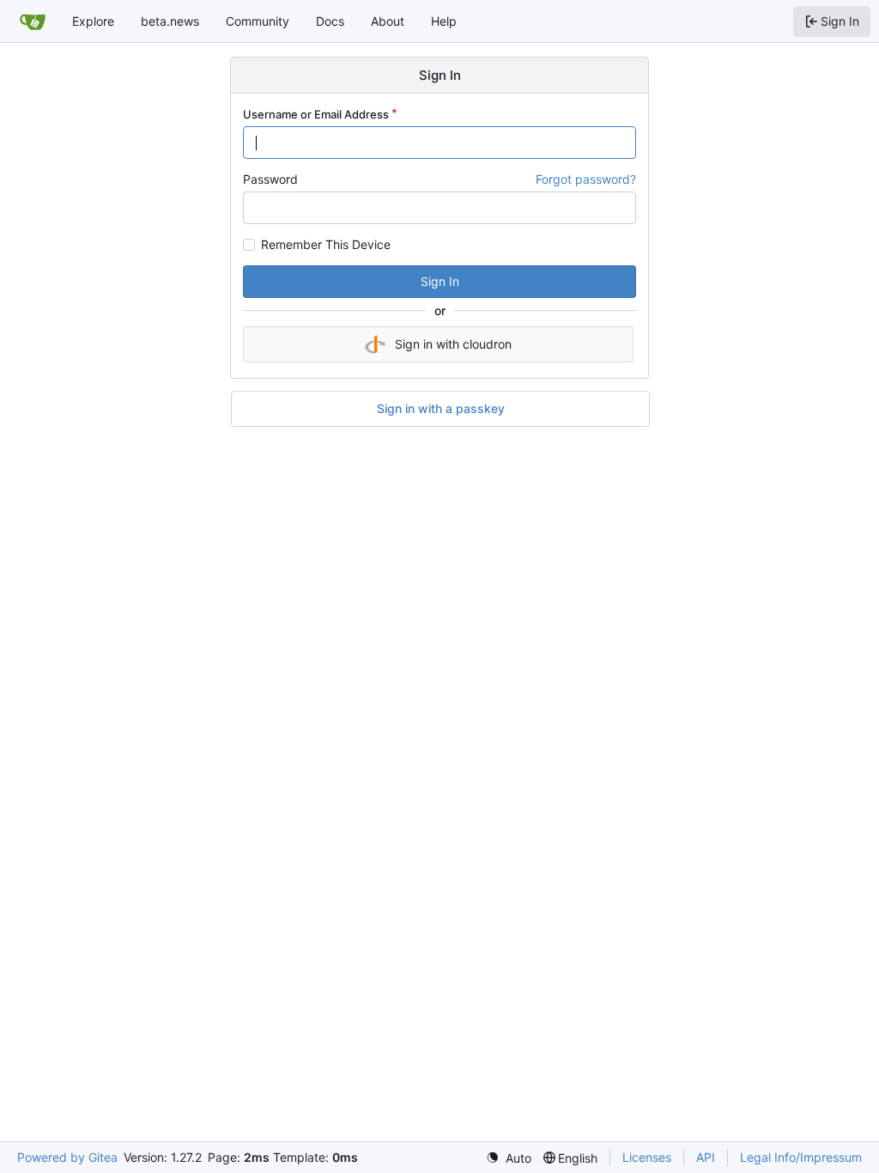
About (387, 21)
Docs (330, 21)
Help (444, 21)
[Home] (33, 21)
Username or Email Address (316, 114)
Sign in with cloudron (453, 344)
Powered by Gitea (67, 1157)
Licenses (646, 1157)
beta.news (170, 21)
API (705, 1157)
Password (270, 179)
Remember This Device (326, 245)
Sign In (440, 281)
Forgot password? (586, 179)
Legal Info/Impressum (801, 1157)
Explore (93, 21)
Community (257, 21)
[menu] (508, 1158)
